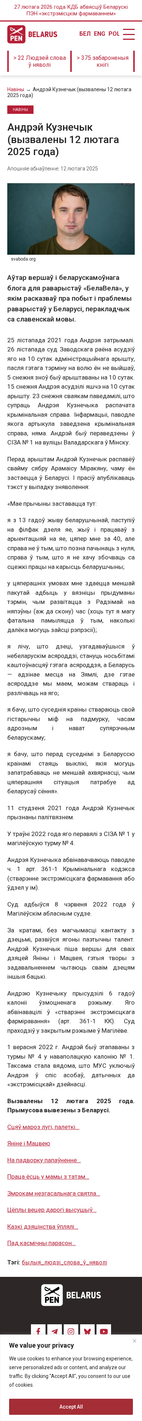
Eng (99, 34)
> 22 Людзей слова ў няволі (39, 61)
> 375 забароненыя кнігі (103, 61)
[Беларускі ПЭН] (32, 34)
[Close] (134, 1340)
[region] (71, 1378)
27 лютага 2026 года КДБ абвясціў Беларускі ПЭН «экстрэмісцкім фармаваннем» (71, 10)
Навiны (15, 89)
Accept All (71, 1407)
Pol (114, 34)
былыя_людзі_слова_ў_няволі (64, 1262)
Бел (84, 34)
